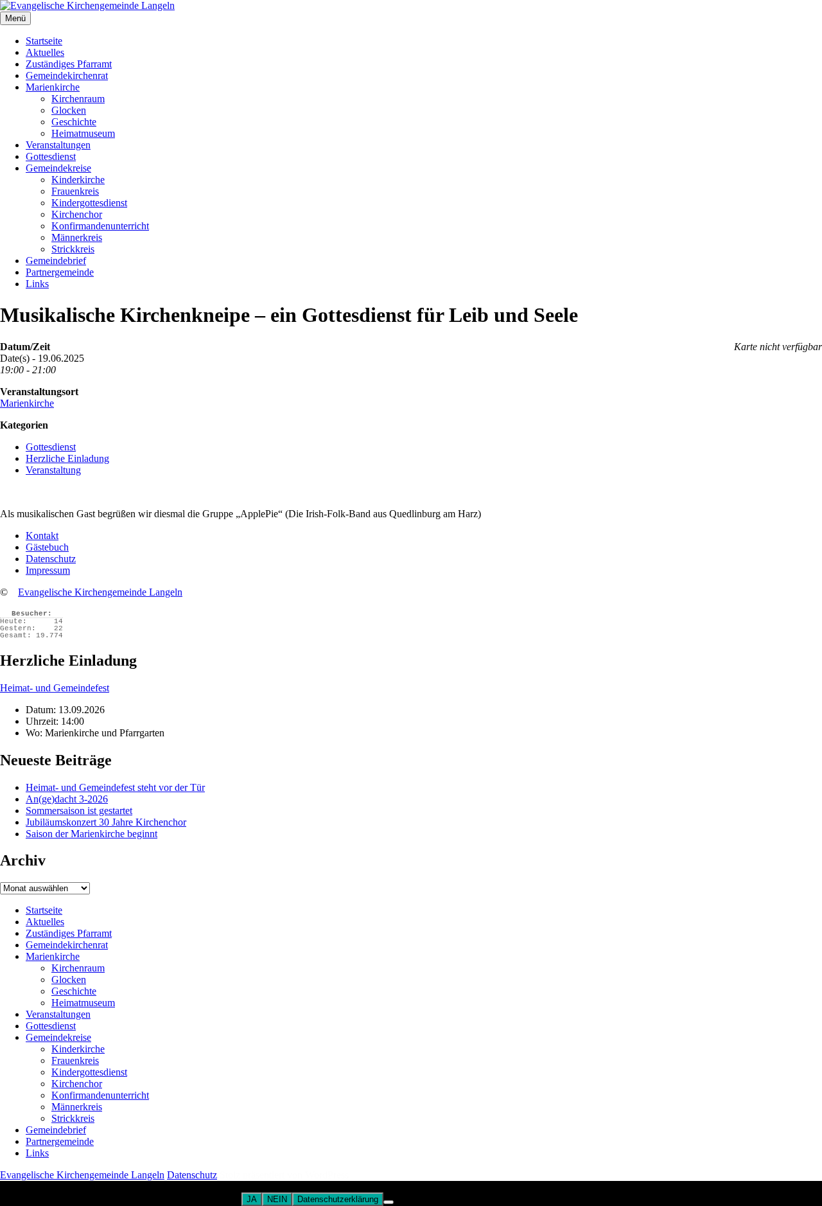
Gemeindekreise (58, 168)
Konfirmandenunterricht (100, 225)
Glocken (68, 110)
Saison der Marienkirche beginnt (91, 833)
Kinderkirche (78, 179)
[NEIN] (388, 1202)
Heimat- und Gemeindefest (54, 687)
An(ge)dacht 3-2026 (67, 799)
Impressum (48, 570)
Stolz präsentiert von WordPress (284, 1174)
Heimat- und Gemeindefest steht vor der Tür (115, 787)
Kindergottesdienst (89, 202)
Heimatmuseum (83, 133)
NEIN (277, 1199)
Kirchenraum (78, 98)
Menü (15, 18)
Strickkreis (72, 249)
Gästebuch (47, 547)
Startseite (44, 40)
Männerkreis (76, 237)
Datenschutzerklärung (337, 1199)
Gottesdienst (51, 156)
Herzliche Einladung (67, 458)
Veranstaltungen (58, 144)
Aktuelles (45, 52)
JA (252, 1199)
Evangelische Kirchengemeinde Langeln (100, 592)
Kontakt (42, 535)
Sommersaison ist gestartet (79, 810)
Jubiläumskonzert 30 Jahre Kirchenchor (106, 822)
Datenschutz (51, 558)
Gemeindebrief (56, 260)
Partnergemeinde (60, 272)
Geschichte (73, 121)
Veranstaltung (53, 470)
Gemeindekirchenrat (67, 75)
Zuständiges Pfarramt (69, 63)
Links (37, 283)
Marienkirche (53, 87)
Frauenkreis (75, 191)
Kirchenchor (76, 214)
